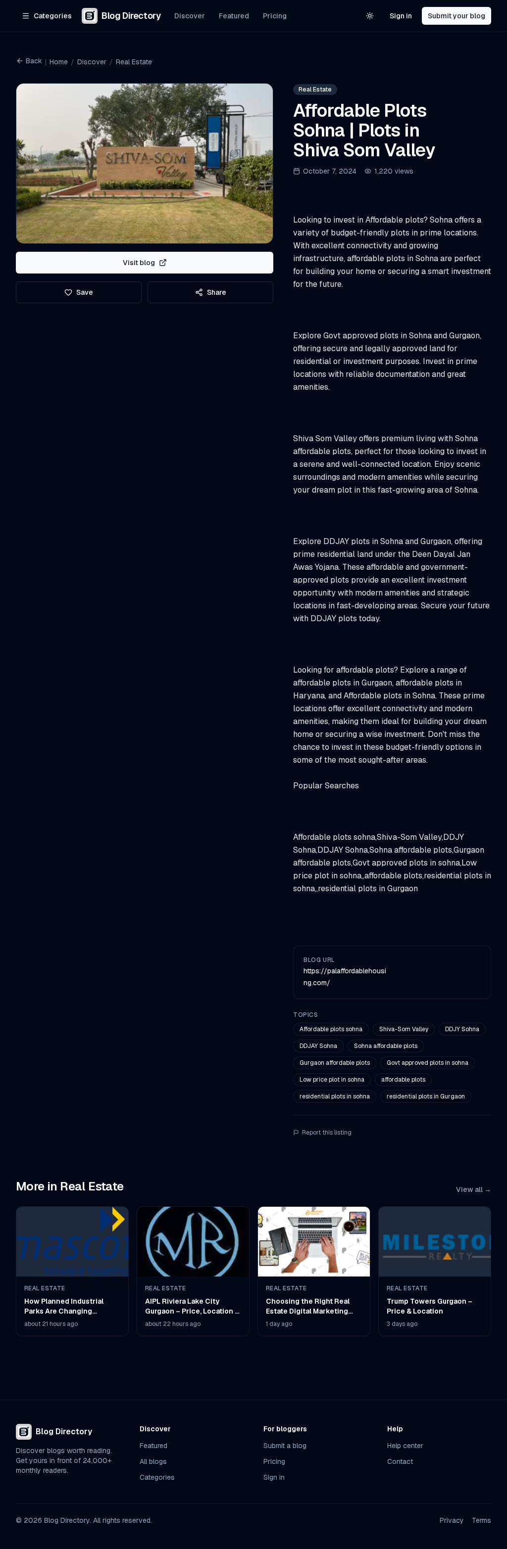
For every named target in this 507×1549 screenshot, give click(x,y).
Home (59, 61)
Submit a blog (284, 1445)
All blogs (153, 1461)
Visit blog (139, 262)
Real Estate (134, 61)
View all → (473, 1189)
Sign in (401, 15)
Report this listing (327, 1133)
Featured (234, 15)
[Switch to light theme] (370, 16)
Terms (481, 1520)
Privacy (452, 1520)
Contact (400, 1461)
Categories (157, 1477)
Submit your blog (456, 15)
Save (84, 292)
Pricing (275, 15)
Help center (405, 1445)
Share (216, 292)
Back (34, 60)
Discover (189, 15)
